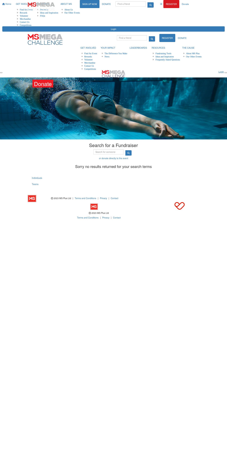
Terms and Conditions (85, 198)
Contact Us (24, 22)
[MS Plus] (39, 198)
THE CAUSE (188, 47)
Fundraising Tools (163, 53)
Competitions (25, 25)
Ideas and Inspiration (165, 56)
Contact (114, 198)
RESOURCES (158, 47)
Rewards (88, 56)
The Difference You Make (116, 53)
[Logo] (41, 6)
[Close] (226, 72)
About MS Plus (193, 53)
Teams (35, 184)
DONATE (182, 38)
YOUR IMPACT (108, 47)
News (107, 56)
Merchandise (25, 19)
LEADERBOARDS (138, 47)
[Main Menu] (1, 72)
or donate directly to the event (113, 158)
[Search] (152, 39)
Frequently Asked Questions (168, 59)
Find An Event (90, 53)
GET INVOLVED (88, 47)
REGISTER (171, 4)
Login (113, 29)
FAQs (42, 16)
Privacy (103, 198)
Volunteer (24, 16)
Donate (185, 4)
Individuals (37, 177)
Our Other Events (194, 56)
